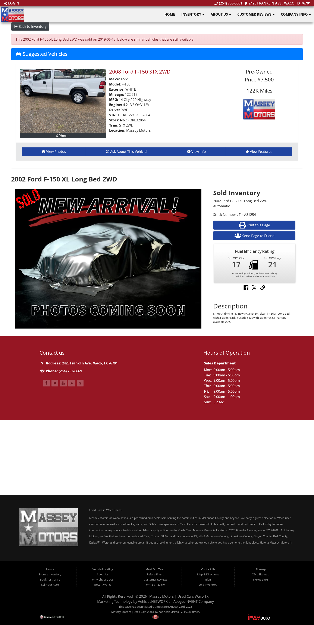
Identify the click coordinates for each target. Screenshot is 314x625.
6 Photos (63, 135)
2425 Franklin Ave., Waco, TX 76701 (279, 3)
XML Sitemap (260, 574)
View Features (261, 151)
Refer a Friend (155, 574)
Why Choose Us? (102, 579)
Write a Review (155, 585)
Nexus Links (261, 579)
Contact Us (208, 569)
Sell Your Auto (50, 585)
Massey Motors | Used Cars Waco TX (178, 596)
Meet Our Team (155, 569)
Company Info (295, 14)
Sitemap (260, 569)
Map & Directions (208, 574)
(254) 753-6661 (230, 3)
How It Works (102, 585)
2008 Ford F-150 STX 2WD (140, 71)
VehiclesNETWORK (153, 601)
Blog (208, 579)
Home (169, 14)
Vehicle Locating (102, 569)
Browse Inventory (50, 574)
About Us (220, 14)
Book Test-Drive (50, 579)
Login (13, 3)
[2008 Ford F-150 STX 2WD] (63, 101)
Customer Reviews (254, 14)
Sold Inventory (208, 585)
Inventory (191, 14)
